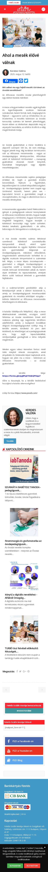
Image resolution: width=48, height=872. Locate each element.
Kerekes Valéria (18, 71)
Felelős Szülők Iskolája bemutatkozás (24, 705)
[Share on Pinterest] (28, 671)
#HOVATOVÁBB (24, 710)
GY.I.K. (23, 814)
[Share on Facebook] (17, 671)
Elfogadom (15, 866)
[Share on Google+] (24, 671)
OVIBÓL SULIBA (14, 3)
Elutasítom (32, 866)
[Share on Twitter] (20, 671)
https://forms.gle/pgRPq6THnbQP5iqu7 (21, 376)
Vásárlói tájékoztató (11, 814)
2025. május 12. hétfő (20, 74)
